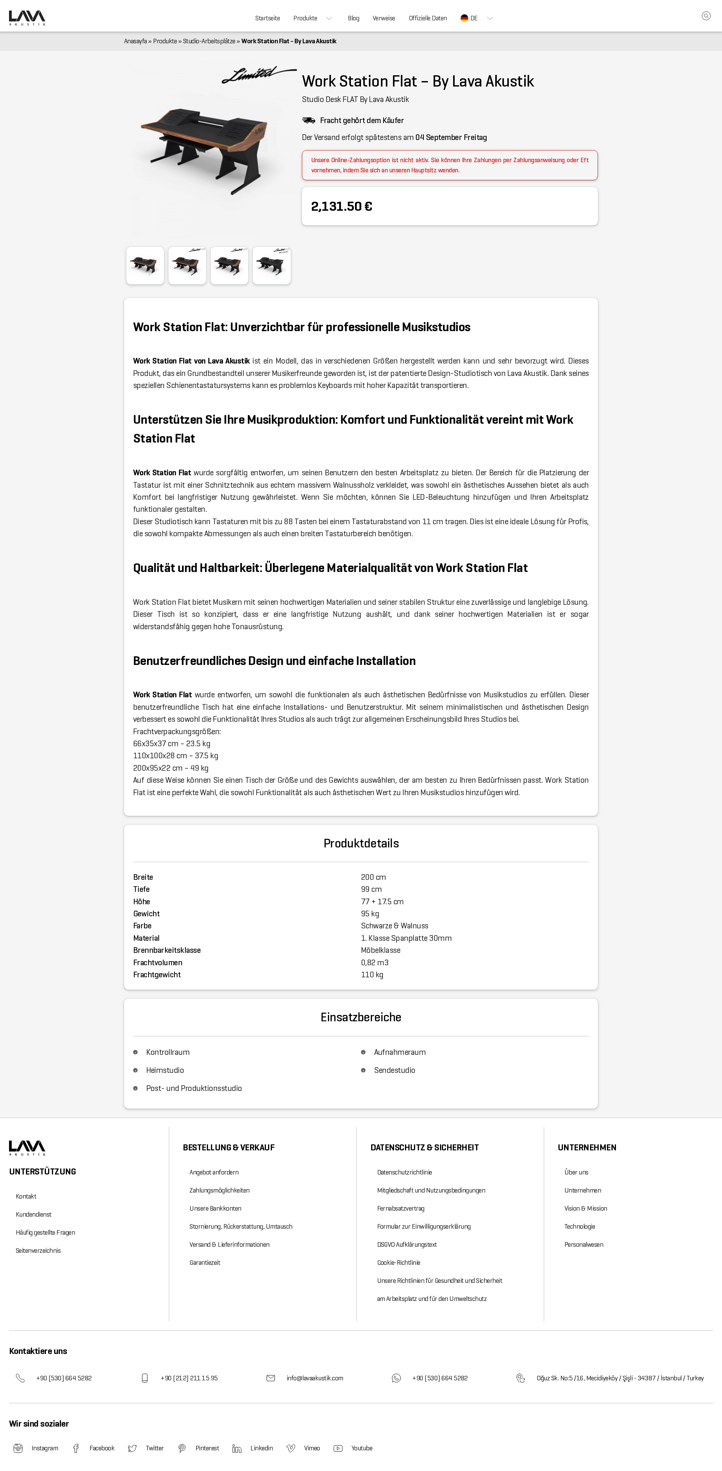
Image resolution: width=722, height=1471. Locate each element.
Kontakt (26, 1196)
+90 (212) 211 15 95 (189, 1378)
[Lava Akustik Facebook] (76, 1448)
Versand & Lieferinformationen (229, 1244)
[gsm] (144, 1378)
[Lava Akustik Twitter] (132, 1448)
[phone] (20, 1378)
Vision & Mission (585, 1208)
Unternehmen (582, 1190)
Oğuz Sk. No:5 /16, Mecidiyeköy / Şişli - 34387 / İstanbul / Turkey (620, 1378)
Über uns (576, 1172)
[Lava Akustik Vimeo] (291, 1448)
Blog (353, 18)
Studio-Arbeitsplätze (209, 41)
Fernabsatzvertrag (401, 1208)
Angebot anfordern (214, 1172)
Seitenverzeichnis (38, 1250)
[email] (270, 1378)
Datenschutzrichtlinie (404, 1172)
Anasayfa (135, 41)
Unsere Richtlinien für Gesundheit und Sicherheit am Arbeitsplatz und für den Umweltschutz (439, 1289)
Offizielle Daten (428, 18)
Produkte (305, 18)
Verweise (384, 18)
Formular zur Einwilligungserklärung (424, 1226)
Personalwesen (583, 1244)
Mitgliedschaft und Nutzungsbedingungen (431, 1190)
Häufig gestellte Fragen (45, 1232)
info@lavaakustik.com (315, 1378)
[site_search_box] (706, 16)
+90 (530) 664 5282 (64, 1378)
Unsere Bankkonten (215, 1208)
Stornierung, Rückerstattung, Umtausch (241, 1226)
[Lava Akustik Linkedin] (237, 1448)
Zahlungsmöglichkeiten (219, 1190)
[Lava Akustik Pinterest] (182, 1448)
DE (474, 18)
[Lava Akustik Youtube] (338, 1448)
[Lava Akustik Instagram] (18, 1448)
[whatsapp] (396, 1378)
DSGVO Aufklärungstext (407, 1244)
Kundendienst (34, 1214)
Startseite (267, 18)
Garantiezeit (205, 1262)
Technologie (579, 1226)
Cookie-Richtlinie (398, 1262)
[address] (521, 1378)
